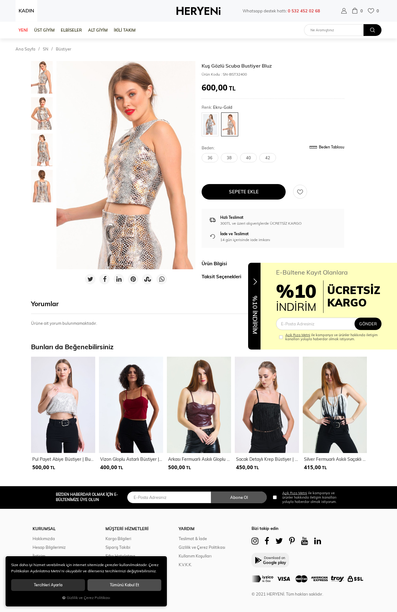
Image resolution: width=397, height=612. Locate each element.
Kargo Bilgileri (118, 538)
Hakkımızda (44, 538)
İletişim (39, 555)
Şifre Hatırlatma (120, 555)
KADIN (26, 10)
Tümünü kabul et (124, 585)
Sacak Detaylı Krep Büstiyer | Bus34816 (267, 459)
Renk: (217, 107)
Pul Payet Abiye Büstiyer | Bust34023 (63, 459)
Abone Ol (239, 497)
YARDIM (186, 528)
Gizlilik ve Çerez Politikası (202, 547)
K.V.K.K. (185, 564)
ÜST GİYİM (44, 30)
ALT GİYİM (98, 30)
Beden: (208, 148)
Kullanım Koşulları (195, 555)
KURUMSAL (44, 528)
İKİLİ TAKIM (125, 30)
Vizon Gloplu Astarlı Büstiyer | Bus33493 (131, 459)
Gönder (368, 323)
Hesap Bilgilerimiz (49, 547)
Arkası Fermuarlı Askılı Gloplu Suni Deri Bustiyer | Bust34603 (199, 459)
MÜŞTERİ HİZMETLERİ (127, 528)
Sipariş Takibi (117, 547)
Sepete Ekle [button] (244, 192)
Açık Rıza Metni (297, 335)
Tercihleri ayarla (48, 585)
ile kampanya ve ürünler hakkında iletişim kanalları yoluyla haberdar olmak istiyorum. (331, 337)
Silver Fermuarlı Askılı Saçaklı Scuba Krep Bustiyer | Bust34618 (335, 459)
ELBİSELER (71, 30)
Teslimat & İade (193, 538)
